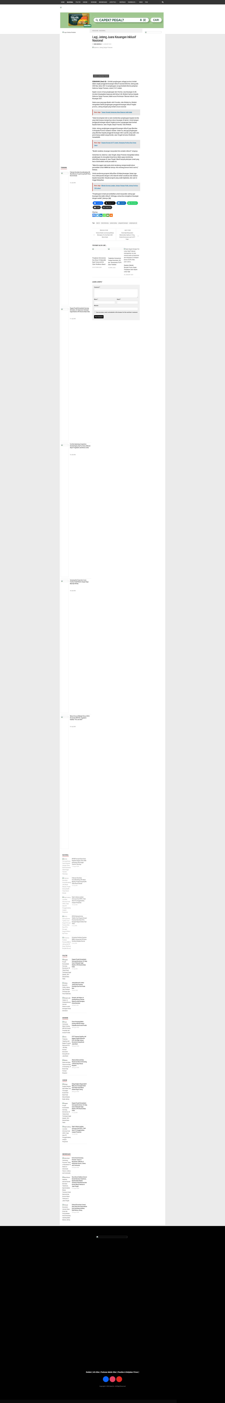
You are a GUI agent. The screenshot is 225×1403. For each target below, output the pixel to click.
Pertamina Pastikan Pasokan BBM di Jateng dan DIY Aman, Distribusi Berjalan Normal (79, 939)
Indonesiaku (103, 2)
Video (141, 2)
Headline (95, 31)
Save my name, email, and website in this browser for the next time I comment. (117, 312)
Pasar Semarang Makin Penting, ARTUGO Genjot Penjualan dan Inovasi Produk (79, 1023)
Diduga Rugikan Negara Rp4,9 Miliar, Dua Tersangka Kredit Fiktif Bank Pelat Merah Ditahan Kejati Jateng (79, 1086)
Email (119, 299)
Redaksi (89, 1372)
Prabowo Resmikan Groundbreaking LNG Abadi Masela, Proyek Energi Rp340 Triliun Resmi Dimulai (80, 173)
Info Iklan (96, 1372)
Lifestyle (113, 2)
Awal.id (98, 223)
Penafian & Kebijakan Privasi (128, 1372)
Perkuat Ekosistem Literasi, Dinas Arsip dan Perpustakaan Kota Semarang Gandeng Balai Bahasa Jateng (79, 1207)
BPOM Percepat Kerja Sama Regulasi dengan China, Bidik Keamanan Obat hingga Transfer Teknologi (79, 861)
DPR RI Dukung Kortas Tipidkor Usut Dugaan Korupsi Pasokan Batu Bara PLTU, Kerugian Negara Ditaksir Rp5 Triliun (79, 919)
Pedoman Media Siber (108, 1372)
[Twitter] (97, 215)
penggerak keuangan (123, 223)
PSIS (146, 2)
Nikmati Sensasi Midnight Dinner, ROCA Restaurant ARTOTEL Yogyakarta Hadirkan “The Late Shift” (79, 717)
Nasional (70, 2)
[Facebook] (94, 215)
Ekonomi (94, 2)
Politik (78, 2)
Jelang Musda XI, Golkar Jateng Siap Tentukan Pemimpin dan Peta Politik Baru (78, 985)
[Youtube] (119, 1379)
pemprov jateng (113, 223)
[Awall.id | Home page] (66, 9)
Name (96, 299)
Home (63, 2)
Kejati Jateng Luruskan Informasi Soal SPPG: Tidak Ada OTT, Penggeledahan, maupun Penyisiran (79, 899)
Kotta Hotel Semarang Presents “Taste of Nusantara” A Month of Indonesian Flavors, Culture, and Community (79, 1161)
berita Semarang (104, 223)
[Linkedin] (100, 215)
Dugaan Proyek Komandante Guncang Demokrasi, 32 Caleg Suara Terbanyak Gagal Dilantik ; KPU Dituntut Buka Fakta (80, 309)
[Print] (111, 215)
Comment (97, 287)
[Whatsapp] (104, 215)
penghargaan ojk (133, 223)
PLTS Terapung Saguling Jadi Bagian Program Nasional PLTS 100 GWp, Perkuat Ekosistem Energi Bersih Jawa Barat (79, 1040)
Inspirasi (123, 2)
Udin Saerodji (98, 44)
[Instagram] (112, 1379)
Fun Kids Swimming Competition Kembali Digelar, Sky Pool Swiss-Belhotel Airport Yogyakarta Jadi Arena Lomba (80, 445)
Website (96, 305)
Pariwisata (131, 2)
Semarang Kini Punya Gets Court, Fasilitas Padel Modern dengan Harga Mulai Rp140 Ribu (79, 581)
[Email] (107, 215)
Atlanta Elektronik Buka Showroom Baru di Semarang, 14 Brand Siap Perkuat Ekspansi (79, 1062)
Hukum (85, 2)
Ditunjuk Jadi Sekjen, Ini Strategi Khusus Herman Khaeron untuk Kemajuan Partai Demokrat (78, 1000)
